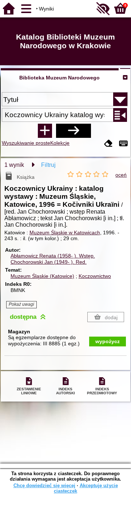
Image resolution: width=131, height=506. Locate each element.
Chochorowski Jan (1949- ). (49, 262)
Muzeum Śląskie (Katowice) (42, 276)
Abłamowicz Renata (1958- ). (53, 256)
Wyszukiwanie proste (26, 143)
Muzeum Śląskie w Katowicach (64, 232)
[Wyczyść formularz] (108, 143)
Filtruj (48, 165)
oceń (121, 175)
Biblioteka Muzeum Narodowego (59, 78)
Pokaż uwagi (21, 304)
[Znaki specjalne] (123, 143)
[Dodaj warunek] (45, 130)
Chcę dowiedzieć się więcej (44, 485)
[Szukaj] (73, 130)
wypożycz (107, 341)
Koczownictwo (95, 276)
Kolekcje (60, 143)
